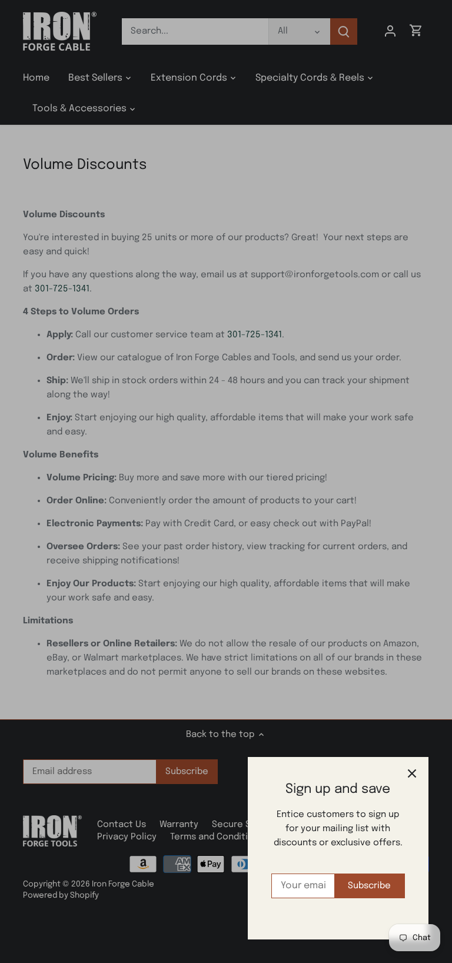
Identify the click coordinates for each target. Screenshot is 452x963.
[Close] (412, 773)
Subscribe (369, 886)
